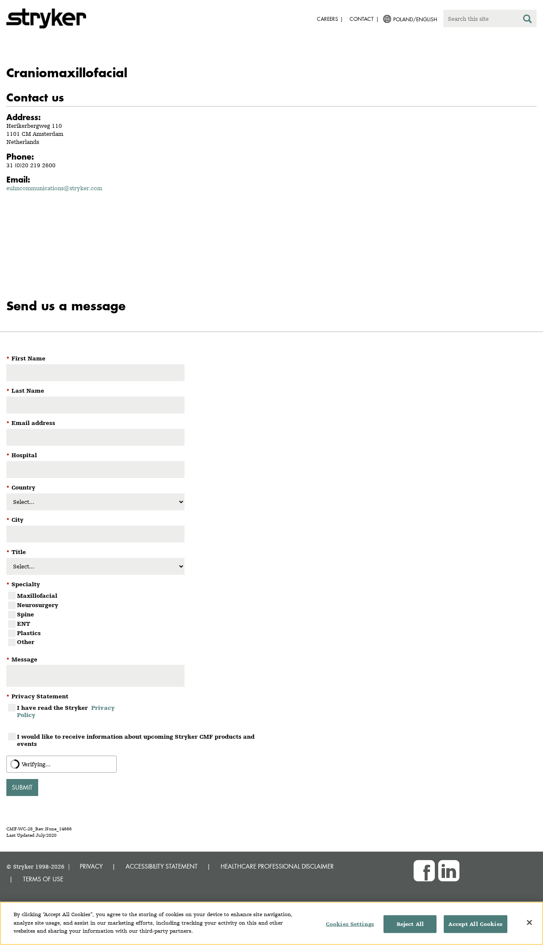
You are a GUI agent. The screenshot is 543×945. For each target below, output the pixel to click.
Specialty (23, 584)
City (14, 519)
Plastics (29, 633)
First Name (25, 358)
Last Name (25, 390)
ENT (23, 623)
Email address (30, 422)
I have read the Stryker (66, 711)
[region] (271, 923)
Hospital (21, 455)
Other (25, 641)
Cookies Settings (350, 924)
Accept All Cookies (475, 924)
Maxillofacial (37, 595)
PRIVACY (91, 866)
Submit (22, 787)
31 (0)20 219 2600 (31, 165)
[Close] (529, 922)
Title (16, 551)
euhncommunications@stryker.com (54, 188)
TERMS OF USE (43, 879)
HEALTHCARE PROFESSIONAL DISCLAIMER (277, 866)
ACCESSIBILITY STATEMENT (162, 866)
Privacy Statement (37, 696)
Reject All (410, 924)
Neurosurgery (37, 605)
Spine (25, 614)
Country (20, 487)
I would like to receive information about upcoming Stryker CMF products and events (136, 740)
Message (21, 659)
